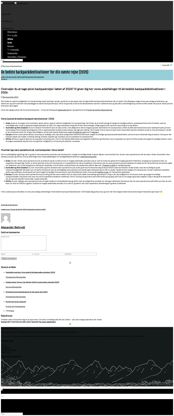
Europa (10, 46)
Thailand (105, 165)
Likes (12, 310)
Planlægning (8, 28)
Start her (7, 14)
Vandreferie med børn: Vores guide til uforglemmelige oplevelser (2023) (30, 272)
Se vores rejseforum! (47, 322)
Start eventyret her (8, 350)
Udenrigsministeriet (88, 156)
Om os (3, 345)
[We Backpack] (8, 3)
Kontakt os (5, 347)
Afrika (10, 39)
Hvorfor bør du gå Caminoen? (16, 302)
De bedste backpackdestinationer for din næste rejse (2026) (27, 292)
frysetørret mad (79, 132)
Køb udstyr (7, 50)
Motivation (12, 32)
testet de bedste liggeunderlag (99, 110)
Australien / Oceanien (16, 57)
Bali (113, 165)
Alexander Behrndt (16, 77)
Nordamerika (13, 50)
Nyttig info (10, 306)
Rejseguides (8, 35)
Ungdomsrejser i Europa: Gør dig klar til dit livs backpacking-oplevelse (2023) (32, 282)
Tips (4, 43)
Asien (9, 43)
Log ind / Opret (9, 410)
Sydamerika (12, 53)
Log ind (166, 65)
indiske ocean (102, 172)
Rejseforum (8, 21)
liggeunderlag (63, 110)
